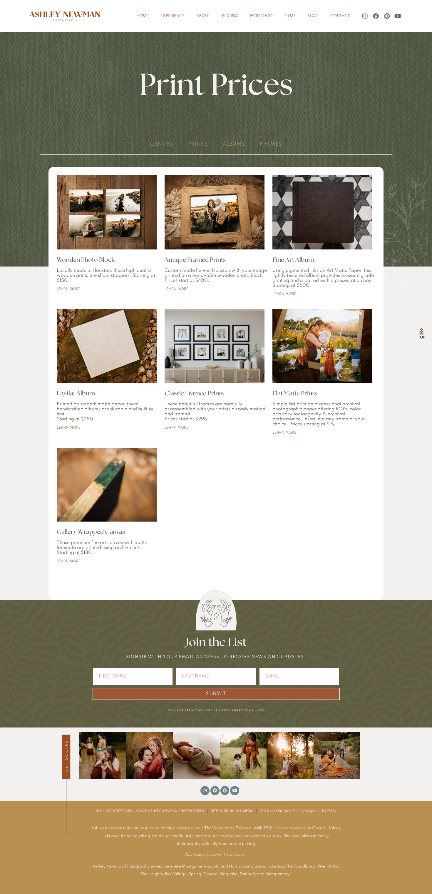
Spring (195, 874)
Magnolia (229, 874)
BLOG (313, 16)
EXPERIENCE (172, 16)
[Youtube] (398, 16)
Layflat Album (76, 393)
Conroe (210, 874)
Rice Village (176, 874)
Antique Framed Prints (195, 260)
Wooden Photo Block (86, 260)
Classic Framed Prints (194, 393)
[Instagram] (365, 16)
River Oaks (328, 866)
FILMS (290, 16)
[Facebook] (376, 16)
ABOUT (203, 16)
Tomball (247, 874)
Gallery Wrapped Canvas (91, 532)
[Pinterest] (387, 16)
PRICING (230, 16)
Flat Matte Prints (294, 393)
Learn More (69, 289)
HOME (142, 16)
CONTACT (340, 16)
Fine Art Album (293, 260)
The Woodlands (300, 866)
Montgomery (277, 874)
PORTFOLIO (261, 16)
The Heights (151, 874)
